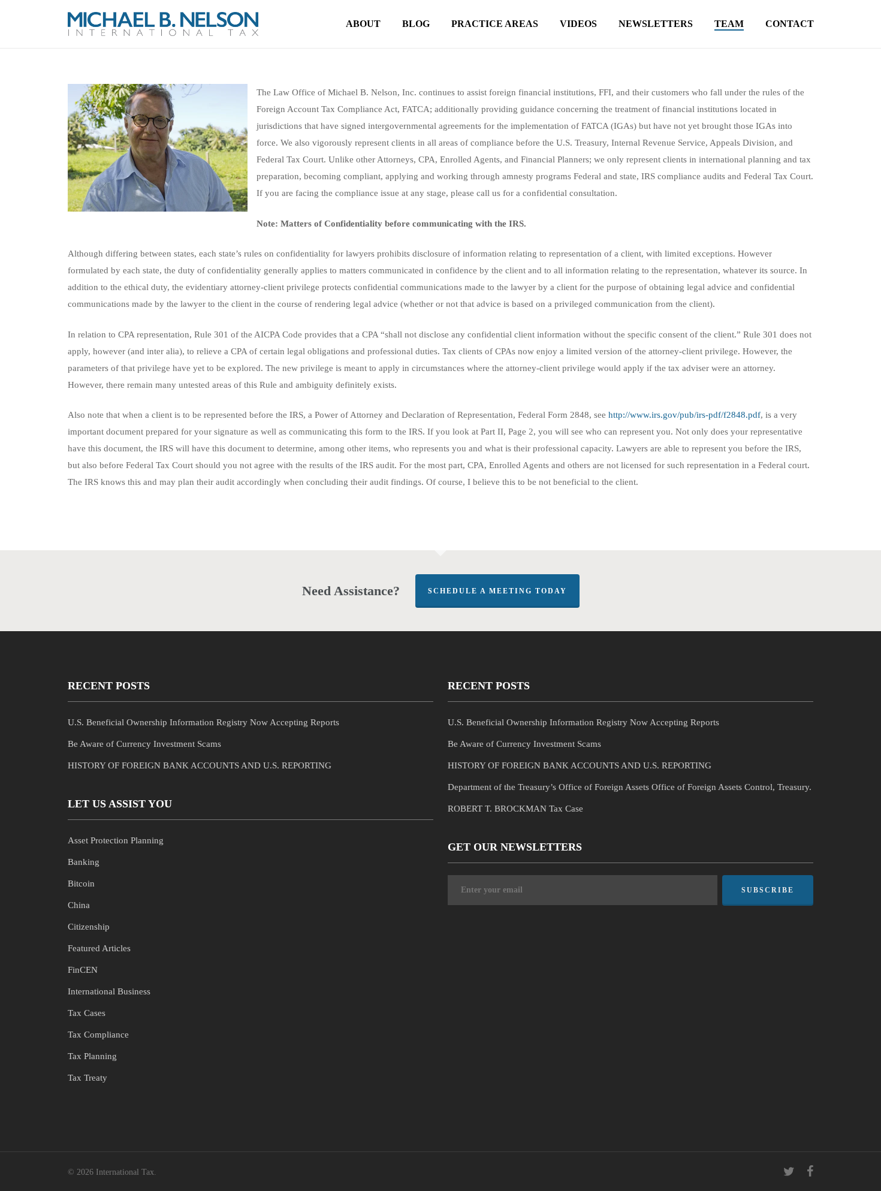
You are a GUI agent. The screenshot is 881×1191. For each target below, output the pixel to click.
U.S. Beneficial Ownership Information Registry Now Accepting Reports (203, 722)
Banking (83, 862)
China (79, 905)
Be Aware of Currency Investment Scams (144, 744)
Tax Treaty (87, 1078)
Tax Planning (92, 1056)
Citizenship (89, 926)
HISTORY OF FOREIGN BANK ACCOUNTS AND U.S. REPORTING (199, 765)
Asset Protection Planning (116, 840)
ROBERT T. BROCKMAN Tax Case (515, 808)
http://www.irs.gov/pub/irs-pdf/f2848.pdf (684, 415)
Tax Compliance (98, 1034)
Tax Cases (86, 1013)
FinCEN (83, 970)
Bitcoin (81, 883)
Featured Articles (99, 948)
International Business (109, 991)
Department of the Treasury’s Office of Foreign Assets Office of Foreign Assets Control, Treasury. (629, 787)
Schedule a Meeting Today (497, 591)
